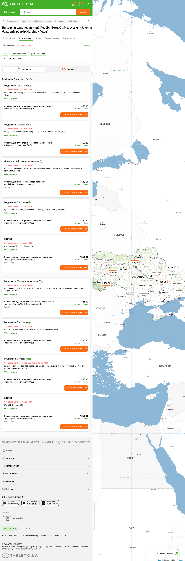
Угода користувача (10, 536)
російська (25, 528)
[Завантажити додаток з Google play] (11, 503)
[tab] (26, 38)
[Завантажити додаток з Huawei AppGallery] (50, 503)
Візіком (181, 560)
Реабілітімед (73, 21)
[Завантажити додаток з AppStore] (30, 503)
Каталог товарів (13, 21)
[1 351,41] (152, 279)
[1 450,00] (162, 285)
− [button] (96, 13)
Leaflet (160, 560)
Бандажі (49, 21)
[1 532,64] (171, 271)
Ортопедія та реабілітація (32, 21)
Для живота (60, 21)
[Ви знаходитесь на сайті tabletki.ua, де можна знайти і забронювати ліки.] (18, 4)
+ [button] (96, 9)
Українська (9, 528)
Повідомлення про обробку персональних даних (44, 536)
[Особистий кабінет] (87, 4)
